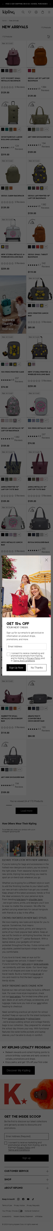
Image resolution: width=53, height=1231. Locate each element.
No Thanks (37, 667)
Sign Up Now (16, 667)
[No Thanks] (46, 560)
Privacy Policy (33, 658)
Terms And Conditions (24, 661)
